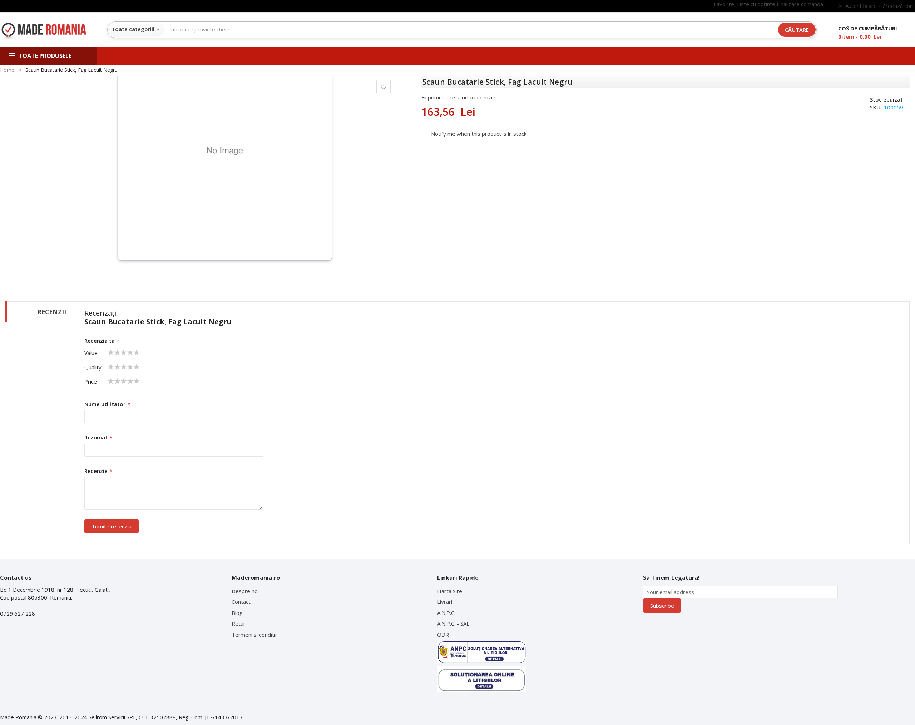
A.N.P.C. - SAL (453, 623)
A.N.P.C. (446, 612)
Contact (241, 601)
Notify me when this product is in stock (478, 133)
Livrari (444, 601)
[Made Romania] (44, 31)
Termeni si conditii (254, 634)
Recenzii (51, 311)
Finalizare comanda (800, 4)
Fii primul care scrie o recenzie (458, 97)
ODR (443, 634)
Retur (239, 623)
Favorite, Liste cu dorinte (745, 4)
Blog (237, 612)
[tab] (41, 311)
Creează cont (898, 5)
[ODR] (481, 679)
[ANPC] (481, 652)
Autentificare (861, 5)
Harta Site (449, 591)
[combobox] (339, 29)
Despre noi (245, 591)
